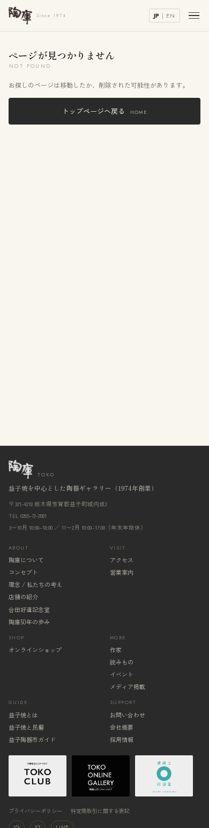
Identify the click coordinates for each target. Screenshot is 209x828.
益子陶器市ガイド (32, 739)
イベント (121, 674)
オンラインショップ (35, 649)
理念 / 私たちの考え (35, 584)
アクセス (121, 559)
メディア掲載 (127, 686)
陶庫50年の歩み (29, 621)
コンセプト (23, 572)
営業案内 (121, 572)
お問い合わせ (127, 714)
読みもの (121, 661)
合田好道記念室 (29, 609)
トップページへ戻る (104, 111)
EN (170, 15)
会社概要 (121, 727)
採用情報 (121, 739)
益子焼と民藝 (26, 727)
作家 (116, 649)
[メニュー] (194, 16)
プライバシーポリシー (35, 811)
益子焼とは (23, 714)
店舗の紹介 (23, 596)
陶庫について (26, 559)
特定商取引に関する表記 (100, 811)
